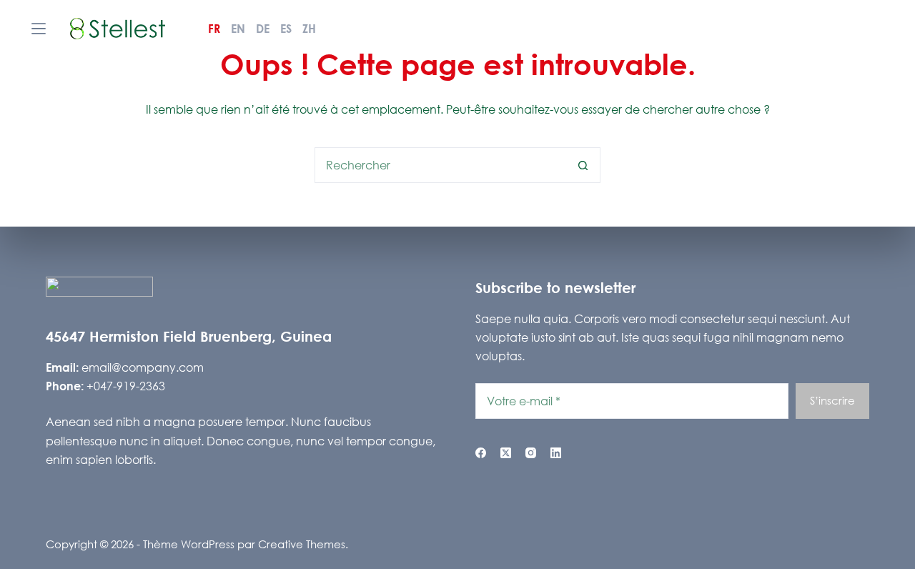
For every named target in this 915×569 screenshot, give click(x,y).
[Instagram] (530, 452)
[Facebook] (480, 452)
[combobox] (440, 165)
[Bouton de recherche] (582, 165)
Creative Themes (301, 544)
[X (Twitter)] (505, 452)
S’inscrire (832, 400)
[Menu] (38, 28)
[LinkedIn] (555, 452)
